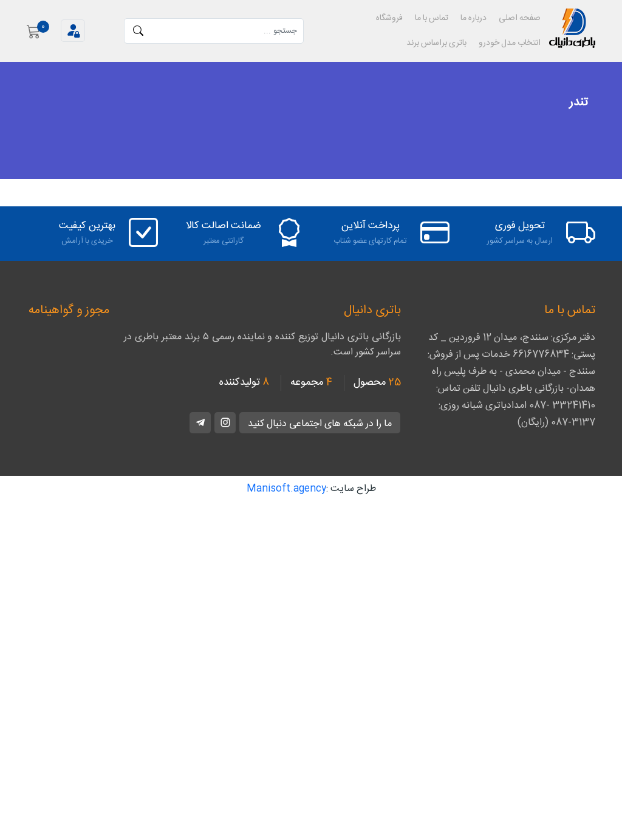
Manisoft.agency (286, 489)
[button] (73, 30)
